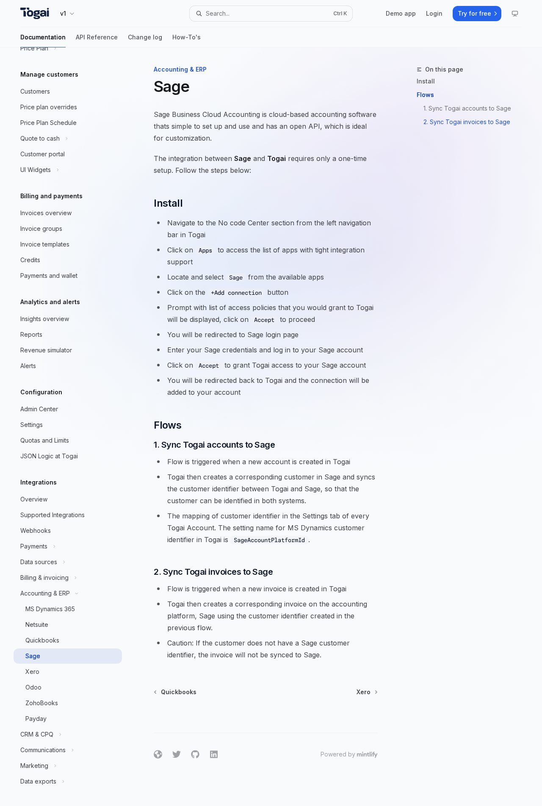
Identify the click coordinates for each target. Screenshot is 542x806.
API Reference (97, 37)
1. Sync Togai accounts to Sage (467, 108)
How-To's (186, 37)
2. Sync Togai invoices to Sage (466, 121)
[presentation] (75, 426)
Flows (425, 94)
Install (426, 81)
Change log (145, 37)
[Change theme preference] (515, 13)
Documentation (43, 37)
